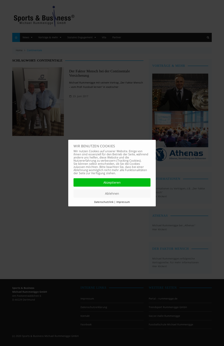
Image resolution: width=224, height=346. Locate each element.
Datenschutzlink (104, 202)
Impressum (123, 202)
